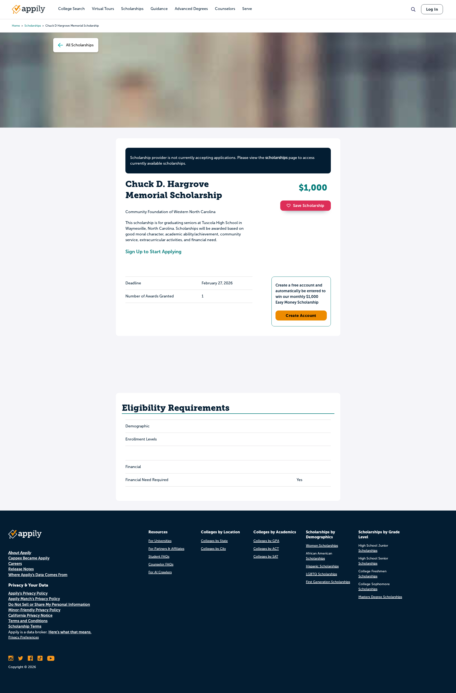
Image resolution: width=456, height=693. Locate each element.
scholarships (32, 25)
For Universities (159, 541)
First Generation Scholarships (328, 582)
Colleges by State (214, 541)
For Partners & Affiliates (166, 548)
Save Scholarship (308, 206)
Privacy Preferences (23, 637)
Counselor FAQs (160, 564)
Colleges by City (213, 548)
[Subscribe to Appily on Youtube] (50, 658)
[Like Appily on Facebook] (30, 658)
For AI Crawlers (160, 572)
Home (16, 25)
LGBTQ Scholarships (321, 574)
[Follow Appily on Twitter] (20, 658)
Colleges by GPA (266, 541)
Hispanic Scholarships (322, 566)
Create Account (301, 315)
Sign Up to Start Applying (153, 251)
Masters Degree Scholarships (380, 597)
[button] (290, 205)
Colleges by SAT (265, 556)
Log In (432, 9)
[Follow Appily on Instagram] (10, 658)
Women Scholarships (322, 545)
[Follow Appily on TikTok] (40, 658)
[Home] (28, 9)
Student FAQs (158, 556)
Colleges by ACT (266, 548)
